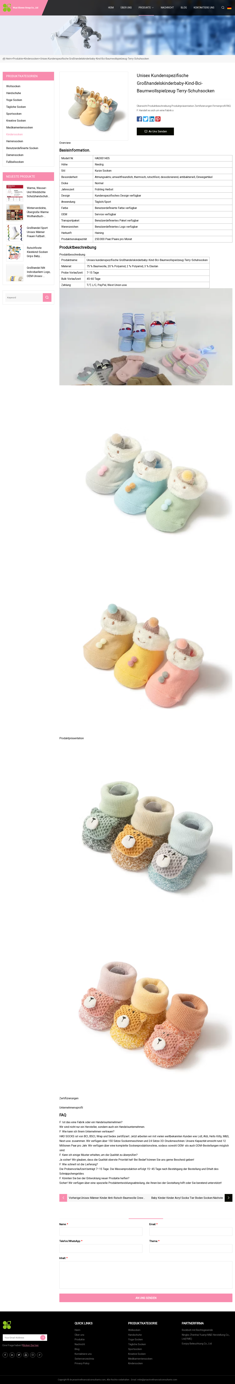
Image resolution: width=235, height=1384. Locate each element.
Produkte (145, 7)
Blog (184, 7)
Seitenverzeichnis (84, 1358)
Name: (63, 1224)
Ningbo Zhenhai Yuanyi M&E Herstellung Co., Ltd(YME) (206, 1336)
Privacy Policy (82, 1363)
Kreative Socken (16, 120)
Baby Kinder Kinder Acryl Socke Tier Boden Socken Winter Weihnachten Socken (181, 1198)
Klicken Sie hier (31, 1345)
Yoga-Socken (14, 100)
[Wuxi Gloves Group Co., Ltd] (20, 1325)
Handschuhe (13, 93)
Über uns (126, 7)
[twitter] (19, 1355)
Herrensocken (14, 141)
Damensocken (14, 155)
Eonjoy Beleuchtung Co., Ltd (197, 1343)
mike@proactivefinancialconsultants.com (157, 1379)
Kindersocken (31, 58)
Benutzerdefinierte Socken (22, 148)
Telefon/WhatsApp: (70, 1241)
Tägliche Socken (16, 106)
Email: (153, 1224)
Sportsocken (14, 113)
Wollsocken (13, 86)
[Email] (42, 1337)
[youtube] (25, 1355)
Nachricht (167, 7)
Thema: (154, 1241)
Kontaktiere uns (204, 7)
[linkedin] (12, 1355)
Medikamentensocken (19, 127)
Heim (111, 7)
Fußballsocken (15, 162)
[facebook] (5, 1355)
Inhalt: (63, 1258)
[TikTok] (39, 1355)
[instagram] (32, 1355)
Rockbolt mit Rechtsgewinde (197, 1330)
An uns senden (158, 131)
